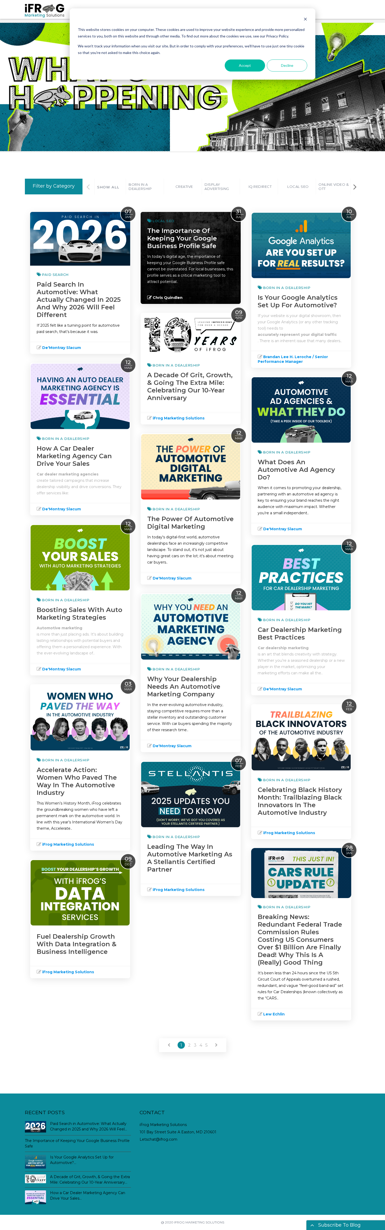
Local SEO (298, 186)
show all (108, 187)
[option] (145, 186)
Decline (287, 65)
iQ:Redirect (260, 186)
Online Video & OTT (333, 186)
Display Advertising (217, 186)
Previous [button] (88, 186)
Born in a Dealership (140, 186)
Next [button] (354, 186)
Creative (184, 186)
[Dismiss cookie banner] (305, 20)
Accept (245, 65)
